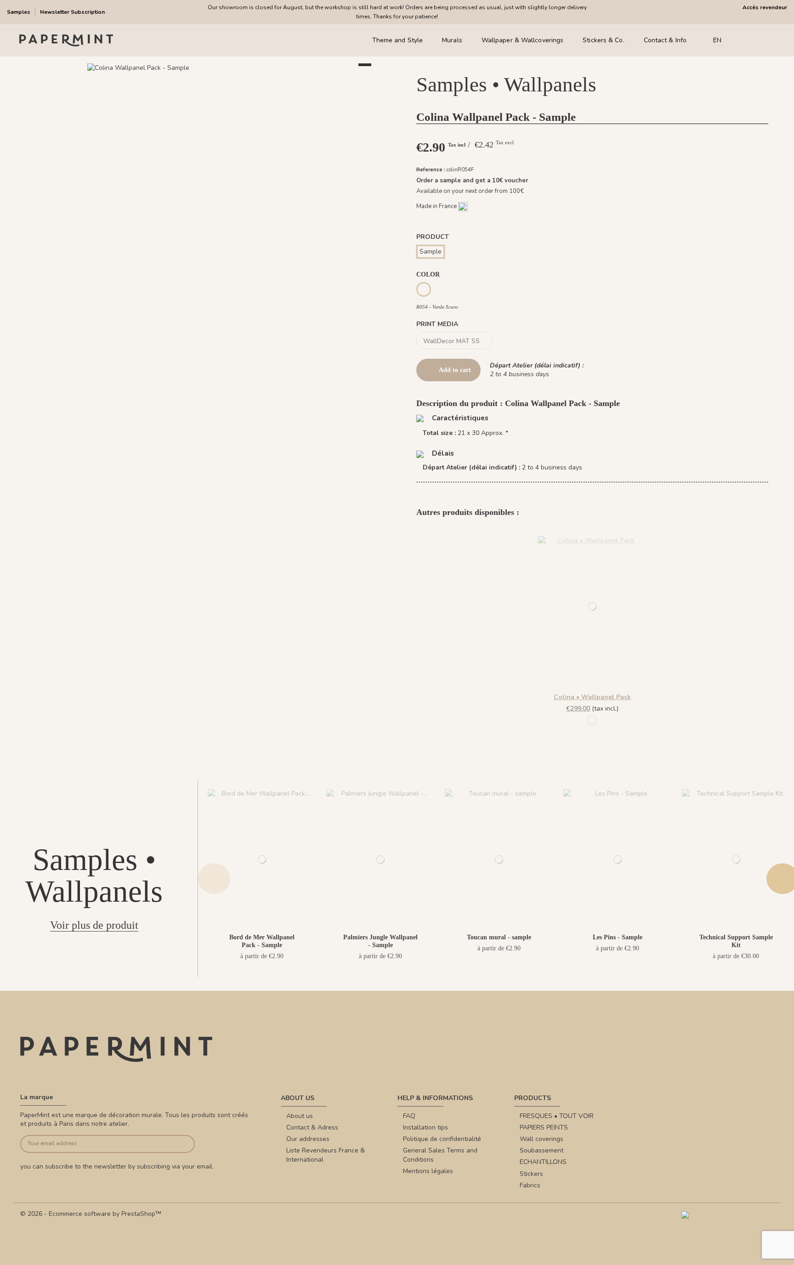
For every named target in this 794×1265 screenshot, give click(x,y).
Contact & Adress (312, 1127)
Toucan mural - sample (499, 937)
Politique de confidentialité (442, 1139)
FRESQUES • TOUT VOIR (557, 1116)
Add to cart (455, 370)
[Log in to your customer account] (757, 40)
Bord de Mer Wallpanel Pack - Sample (262, 941)
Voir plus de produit (94, 925)
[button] (201, 78)
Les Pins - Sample (617, 937)
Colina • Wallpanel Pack (592, 697)
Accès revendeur (765, 7)
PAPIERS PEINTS (544, 1127)
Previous (214, 878)
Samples (19, 12)
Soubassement (541, 1150)
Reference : (430, 169)
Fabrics (530, 1185)
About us (299, 1116)
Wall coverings (541, 1139)
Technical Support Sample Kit (736, 941)
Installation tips (425, 1127)
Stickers (531, 1173)
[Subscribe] (176, 1144)
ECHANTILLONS (543, 1162)
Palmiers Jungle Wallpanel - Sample (380, 941)
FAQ (409, 1116)
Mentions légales (428, 1171)
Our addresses (307, 1139)
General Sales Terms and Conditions (440, 1155)
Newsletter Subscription (72, 12)
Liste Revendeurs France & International (325, 1155)
